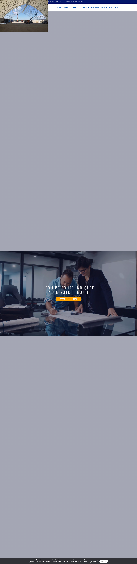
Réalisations (95, 7)
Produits (76, 7)
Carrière (104, 7)
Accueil (59, 7)
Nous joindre (113, 7)
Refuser (93, 561)
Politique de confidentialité (71, 561)
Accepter (104, 561)
